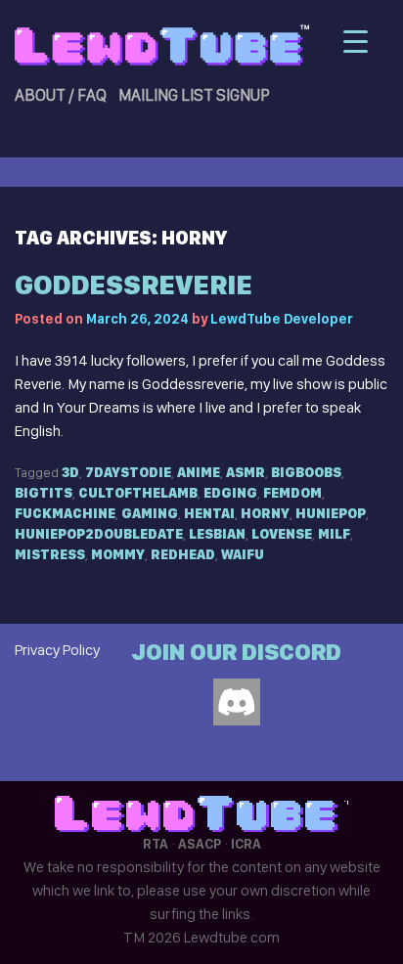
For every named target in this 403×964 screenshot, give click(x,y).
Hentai (209, 513)
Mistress (50, 554)
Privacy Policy (57, 649)
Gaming (149, 513)
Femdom (292, 493)
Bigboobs (306, 472)
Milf (334, 534)
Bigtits (43, 493)
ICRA (246, 844)
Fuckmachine (65, 513)
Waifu (242, 554)
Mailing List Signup (194, 95)
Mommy (118, 554)
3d (70, 472)
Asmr (245, 472)
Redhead (183, 554)
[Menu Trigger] (355, 41)
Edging (230, 493)
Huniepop (330, 513)
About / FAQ (61, 95)
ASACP (199, 844)
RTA (155, 844)
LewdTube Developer (281, 319)
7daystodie (128, 472)
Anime (198, 472)
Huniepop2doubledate (99, 534)
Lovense (281, 534)
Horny (265, 513)
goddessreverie (133, 285)
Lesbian (217, 534)
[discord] (236, 702)
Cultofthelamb (138, 493)
